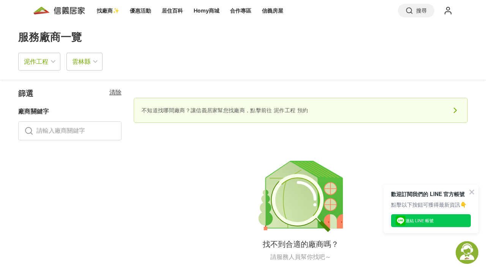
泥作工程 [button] (36, 61)
